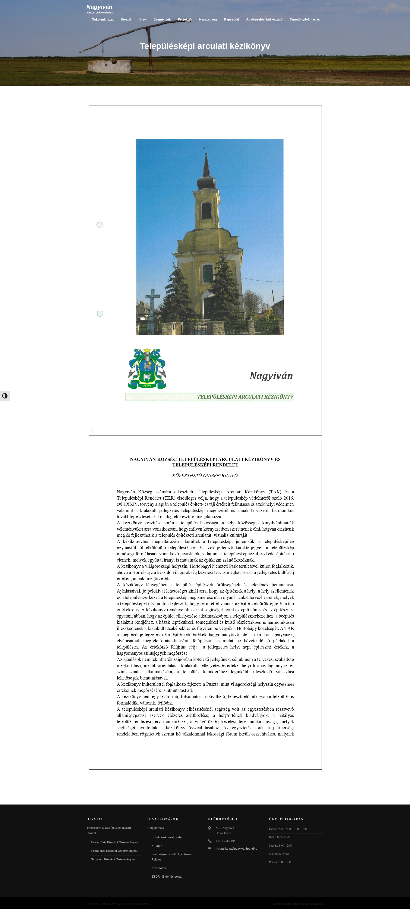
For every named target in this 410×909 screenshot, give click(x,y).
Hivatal (126, 19)
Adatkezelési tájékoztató (264, 19)
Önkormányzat (103, 19)
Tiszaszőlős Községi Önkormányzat (115, 842)
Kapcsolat (231, 19)
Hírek (142, 19)
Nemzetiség (208, 19)
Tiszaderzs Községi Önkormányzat (114, 850)
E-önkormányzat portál (167, 837)
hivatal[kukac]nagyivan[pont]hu (236, 848)
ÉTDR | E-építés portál (167, 876)
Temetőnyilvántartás (305, 19)
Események (162, 19)
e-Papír (157, 845)
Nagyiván (99, 7)
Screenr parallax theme (287, 903)
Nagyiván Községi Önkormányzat (113, 859)
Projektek (185, 19)
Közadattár (159, 868)
